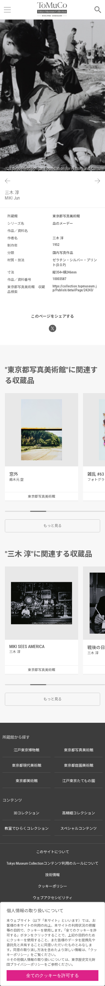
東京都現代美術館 (26, 765)
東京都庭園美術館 (78, 765)
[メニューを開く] (7, 9)
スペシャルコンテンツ (78, 828)
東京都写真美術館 (78, 750)
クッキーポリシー (52, 886)
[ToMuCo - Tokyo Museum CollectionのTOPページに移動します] (52, 9)
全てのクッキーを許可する (52, 975)
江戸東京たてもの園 (78, 781)
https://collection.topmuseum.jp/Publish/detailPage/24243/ (74, 288)
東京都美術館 (27, 781)
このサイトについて (52, 852)
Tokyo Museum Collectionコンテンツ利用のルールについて (52, 863)
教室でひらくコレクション (27, 828)
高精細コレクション (78, 813)
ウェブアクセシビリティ (53, 898)
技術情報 (52, 875)
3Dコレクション (26, 813)
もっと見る (52, 526)
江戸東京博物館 (26, 750)
